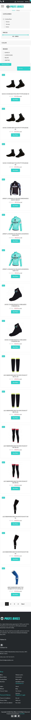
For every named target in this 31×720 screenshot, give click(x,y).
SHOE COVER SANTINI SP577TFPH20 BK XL (15, 128)
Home (13, 10)
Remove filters (6, 64)
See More (15, 99)
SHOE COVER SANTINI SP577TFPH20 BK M (15, 94)
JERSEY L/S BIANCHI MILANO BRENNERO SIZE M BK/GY (15, 199)
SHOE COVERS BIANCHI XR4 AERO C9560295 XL (15, 305)
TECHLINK (21, 713)
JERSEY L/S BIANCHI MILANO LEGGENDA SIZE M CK (15, 234)
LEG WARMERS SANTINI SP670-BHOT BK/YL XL (15, 411)
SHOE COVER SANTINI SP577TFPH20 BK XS (15, 163)
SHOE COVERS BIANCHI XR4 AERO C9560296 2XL (15, 340)
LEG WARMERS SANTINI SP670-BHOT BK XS (15, 552)
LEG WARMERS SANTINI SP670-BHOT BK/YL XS (15, 375)
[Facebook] (1, 645)
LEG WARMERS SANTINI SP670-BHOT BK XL (15, 517)
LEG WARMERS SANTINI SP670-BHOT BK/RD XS (15, 446)
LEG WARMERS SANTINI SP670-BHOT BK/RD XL (15, 481)
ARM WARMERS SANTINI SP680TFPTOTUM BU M (15, 587)
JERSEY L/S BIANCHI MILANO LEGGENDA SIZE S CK (15, 269)
